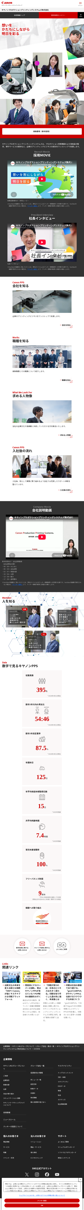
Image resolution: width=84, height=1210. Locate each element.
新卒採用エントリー (58, 15)
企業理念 (6, 1080)
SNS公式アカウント (42, 1168)
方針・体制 (62, 1077)
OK (42, 1205)
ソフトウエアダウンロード (67, 1152)
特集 (4, 1152)
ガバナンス (62, 1099)
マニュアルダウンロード (66, 1147)
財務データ (34, 1089)
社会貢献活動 (62, 1104)
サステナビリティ (65, 1065)
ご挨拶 (5, 1076)
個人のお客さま (11, 1136)
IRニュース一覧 (36, 1080)
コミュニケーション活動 (11, 1098)
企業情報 (6, 1046)
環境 (59, 1091)
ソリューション (36, 1142)
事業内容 (6, 1085)
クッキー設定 (42, 1200)
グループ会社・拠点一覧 (45, 1046)
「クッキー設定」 (32, 206)
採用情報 (6, 1112)
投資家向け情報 (37, 1072)
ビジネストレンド (37, 1158)
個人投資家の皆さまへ (38, 1102)
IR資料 (33, 1093)
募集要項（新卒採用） (42, 131)
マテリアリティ (63, 1082)
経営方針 (34, 1084)
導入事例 (34, 1152)
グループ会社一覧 (37, 1065)
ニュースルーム (9, 1119)
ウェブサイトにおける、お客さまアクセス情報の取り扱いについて (42, 1195)
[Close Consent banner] (80, 1179)
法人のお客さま (38, 1136)
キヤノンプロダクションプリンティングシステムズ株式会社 (25, 10)
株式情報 (34, 1097)
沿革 (4, 1089)
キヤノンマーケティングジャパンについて (13, 1104)
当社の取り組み (8, 1094)
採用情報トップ (19, 15)
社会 (59, 1095)
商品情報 (6, 1142)
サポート (62, 1136)
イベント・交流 (8, 1158)
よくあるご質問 (63, 1142)
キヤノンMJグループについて (23, 1046)
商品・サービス (36, 1147)
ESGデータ (61, 1086)
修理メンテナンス (64, 1158)
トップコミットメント (65, 1073)
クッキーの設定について (13, 1126)
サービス (6, 1147)
